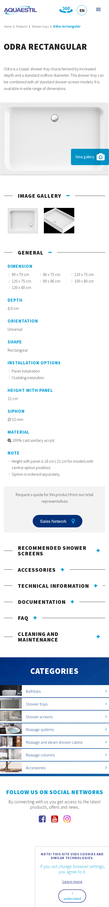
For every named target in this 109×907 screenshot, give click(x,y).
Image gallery (39, 195)
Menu (98, 9)
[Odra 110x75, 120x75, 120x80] (54, 138)
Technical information (53, 585)
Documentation (42, 601)
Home (8, 26)
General (30, 252)
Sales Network (53, 521)
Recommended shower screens (52, 550)
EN (82, 10)
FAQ (23, 617)
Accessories (37, 569)
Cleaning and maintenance (38, 636)
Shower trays (40, 26)
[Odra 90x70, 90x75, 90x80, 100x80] (23, 220)
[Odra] (59, 220)
